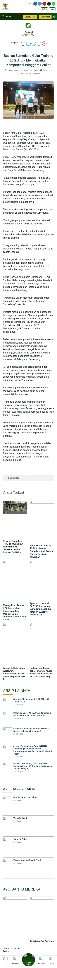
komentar (13, 478)
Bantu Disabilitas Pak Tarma (42, 941)
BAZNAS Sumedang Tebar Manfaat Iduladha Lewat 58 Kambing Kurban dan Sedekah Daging (32, 766)
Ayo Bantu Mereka (21, 889)
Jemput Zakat (20, 839)
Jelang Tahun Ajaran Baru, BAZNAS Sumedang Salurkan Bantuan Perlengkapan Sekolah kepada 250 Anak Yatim (32, 750)
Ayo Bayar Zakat (19, 789)
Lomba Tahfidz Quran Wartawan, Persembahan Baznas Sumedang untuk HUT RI (14, 674)
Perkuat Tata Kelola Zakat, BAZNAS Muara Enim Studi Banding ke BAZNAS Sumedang (41, 672)
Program (41, 963)
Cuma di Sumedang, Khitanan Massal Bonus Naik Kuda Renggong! (31, 729)
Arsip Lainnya (16, 691)
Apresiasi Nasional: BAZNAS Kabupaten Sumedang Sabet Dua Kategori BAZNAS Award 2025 (40, 609)
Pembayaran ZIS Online (25, 797)
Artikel (28, 32)
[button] (23, 44)
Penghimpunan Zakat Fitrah (27, 860)
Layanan (15, 963)
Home (5, 963)
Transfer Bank (20, 818)
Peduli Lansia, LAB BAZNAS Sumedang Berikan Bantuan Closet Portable (32, 714)
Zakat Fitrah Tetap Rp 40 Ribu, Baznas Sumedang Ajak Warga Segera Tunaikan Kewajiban (41, 551)
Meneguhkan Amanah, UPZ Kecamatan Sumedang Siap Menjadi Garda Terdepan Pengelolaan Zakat (14, 612)
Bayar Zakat (28, 964)
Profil (52, 963)
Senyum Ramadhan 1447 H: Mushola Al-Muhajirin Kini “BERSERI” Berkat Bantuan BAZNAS (13, 547)
